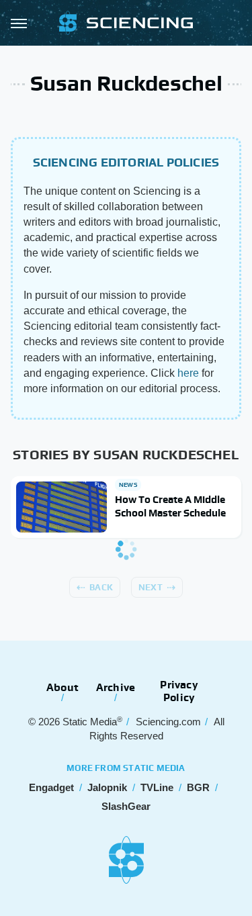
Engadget (51, 787)
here (188, 373)
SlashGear (126, 806)
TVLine (156, 787)
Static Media (89, 721)
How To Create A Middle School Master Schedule (170, 506)
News (128, 485)
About (62, 687)
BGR (198, 787)
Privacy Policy (179, 691)
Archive (115, 687)
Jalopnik (107, 787)
